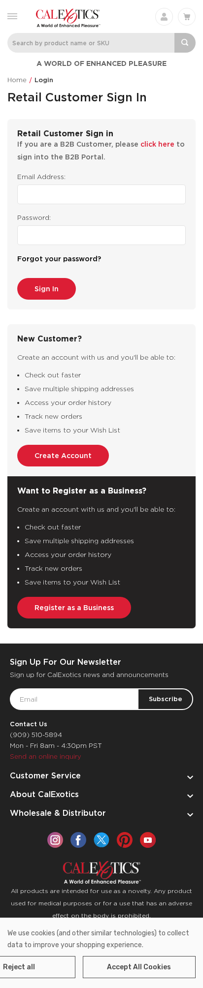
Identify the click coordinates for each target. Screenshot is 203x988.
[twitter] (101, 840)
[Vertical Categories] (12, 15)
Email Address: (41, 177)
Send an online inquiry (45, 756)
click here (157, 144)
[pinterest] (125, 840)
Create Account (63, 456)
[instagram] (55, 840)
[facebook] (78, 840)
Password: (34, 217)
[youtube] (148, 840)
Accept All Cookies (139, 967)
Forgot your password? (59, 259)
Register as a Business (74, 608)
